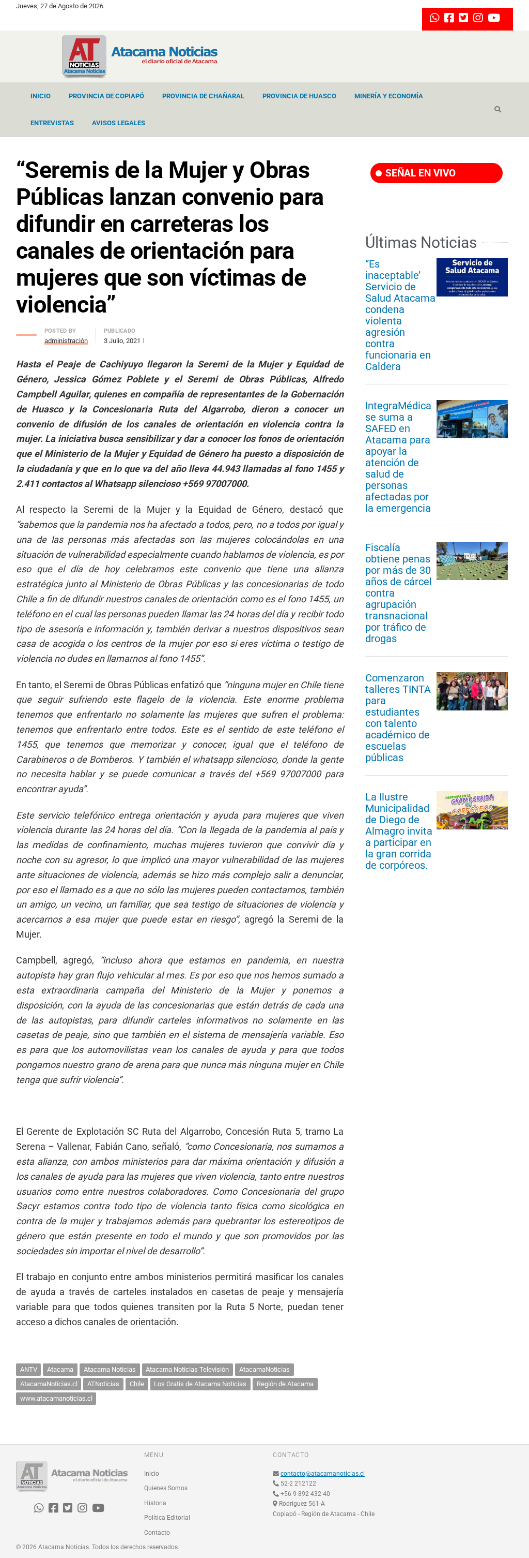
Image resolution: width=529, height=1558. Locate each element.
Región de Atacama (285, 1384)
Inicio (40, 96)
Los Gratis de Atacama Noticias (200, 1384)
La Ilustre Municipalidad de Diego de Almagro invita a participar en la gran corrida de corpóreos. (398, 831)
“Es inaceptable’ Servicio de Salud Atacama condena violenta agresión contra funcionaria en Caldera (400, 315)
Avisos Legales (118, 123)
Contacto (157, 1532)
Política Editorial (167, 1517)
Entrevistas (52, 123)
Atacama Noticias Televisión (187, 1369)
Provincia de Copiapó (106, 96)
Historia (155, 1503)
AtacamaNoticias (264, 1369)
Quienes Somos (166, 1488)
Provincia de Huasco (299, 96)
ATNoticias (103, 1384)
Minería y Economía (388, 96)
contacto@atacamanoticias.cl (323, 1473)
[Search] (498, 109)
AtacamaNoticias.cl (48, 1384)
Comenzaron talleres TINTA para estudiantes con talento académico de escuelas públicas (398, 717)
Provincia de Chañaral (203, 96)
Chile (137, 1384)
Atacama (60, 1369)
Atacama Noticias (110, 1369)
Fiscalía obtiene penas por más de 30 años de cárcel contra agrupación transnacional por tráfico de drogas (398, 593)
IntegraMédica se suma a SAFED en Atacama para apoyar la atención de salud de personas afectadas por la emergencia (398, 457)
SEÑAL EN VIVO (419, 173)
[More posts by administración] (26, 332)
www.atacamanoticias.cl (56, 1398)
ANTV (28, 1369)
